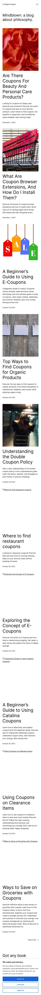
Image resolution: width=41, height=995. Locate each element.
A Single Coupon (9, 4)
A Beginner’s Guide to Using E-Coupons (18, 277)
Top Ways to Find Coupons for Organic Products (17, 369)
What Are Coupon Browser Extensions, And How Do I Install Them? (20, 187)
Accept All (20, 979)
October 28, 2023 (9, 307)
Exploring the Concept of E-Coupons (17, 626)
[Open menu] (37, 4)
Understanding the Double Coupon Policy (18, 457)
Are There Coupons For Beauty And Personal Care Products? (17, 86)
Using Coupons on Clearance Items (18, 803)
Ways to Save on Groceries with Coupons (20, 893)
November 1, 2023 (9, 122)
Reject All (20, 990)
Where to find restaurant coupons (17, 541)
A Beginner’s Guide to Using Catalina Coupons (18, 712)
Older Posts (33, 940)
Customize (20, 985)
